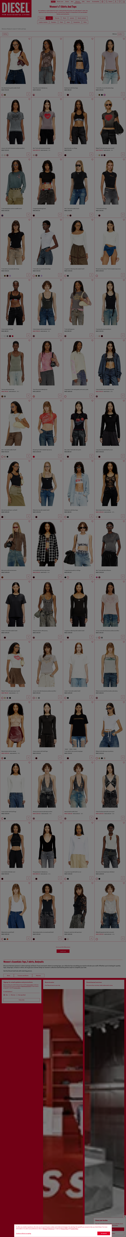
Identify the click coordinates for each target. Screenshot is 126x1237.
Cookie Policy (74, 1228)
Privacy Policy (64, 1228)
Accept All (104, 1233)
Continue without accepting (23, 1233)
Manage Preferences (48, 1228)
